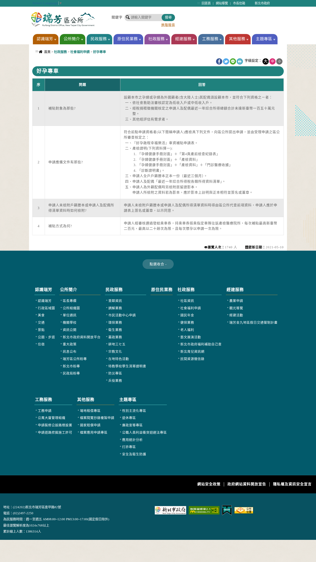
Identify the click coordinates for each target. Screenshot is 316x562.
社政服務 (156, 39)
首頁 (47, 52)
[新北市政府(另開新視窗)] (170, 510)
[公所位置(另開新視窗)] (243, 510)
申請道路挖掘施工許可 (55, 432)
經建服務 (183, 39)
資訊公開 (70, 330)
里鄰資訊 (115, 301)
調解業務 (115, 308)
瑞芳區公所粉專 (75, 359)
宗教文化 (115, 351)
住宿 (41, 344)
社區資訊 (187, 301)
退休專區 (129, 418)
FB (219, 61)
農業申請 (236, 301)
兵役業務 (115, 380)
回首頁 (206, 3)
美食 (41, 315)
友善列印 (240, 61)
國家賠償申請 (90, 425)
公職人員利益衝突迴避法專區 (144, 432)
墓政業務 (115, 337)
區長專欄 (70, 301)
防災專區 (115, 373)
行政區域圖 (46, 308)
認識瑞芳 (45, 39)
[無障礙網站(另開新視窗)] (204, 510)
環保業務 (115, 322)
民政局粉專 (71, 373)
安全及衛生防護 (134, 454)
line (233, 61)
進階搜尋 (168, 25)
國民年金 (187, 315)
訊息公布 (70, 351)
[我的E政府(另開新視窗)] (227, 510)
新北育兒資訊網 (192, 351)
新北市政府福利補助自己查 (201, 344)
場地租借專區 (90, 410)
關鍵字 (117, 17)
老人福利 (187, 330)
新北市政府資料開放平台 (82, 337)
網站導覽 (222, 3)
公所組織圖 (71, 308)
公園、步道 (46, 337)
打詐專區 (129, 447)
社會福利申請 (190, 308)
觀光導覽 (236, 308)
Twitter (226, 61)
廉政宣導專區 (132, 425)
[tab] (158, 264)
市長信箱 (239, 3)
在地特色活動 (118, 359)
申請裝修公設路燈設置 (55, 425)
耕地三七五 (117, 344)
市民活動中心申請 (122, 315)
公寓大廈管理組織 (51, 418)
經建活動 (236, 315)
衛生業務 (115, 330)
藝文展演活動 (190, 337)
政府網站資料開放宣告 (246, 484)
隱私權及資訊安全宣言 (292, 484)
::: (198, 3)
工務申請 (45, 410)
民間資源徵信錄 (192, 359)
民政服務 (99, 39)
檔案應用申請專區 (93, 432)
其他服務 (237, 39)
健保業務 (187, 322)
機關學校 (70, 322)
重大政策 (70, 344)
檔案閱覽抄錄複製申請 (97, 418)
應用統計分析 (132, 440)
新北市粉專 (71, 366)
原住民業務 (127, 39)
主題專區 (264, 39)
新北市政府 (262, 3)
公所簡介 (72, 39)
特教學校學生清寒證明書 (127, 366)
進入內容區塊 (11, 2)
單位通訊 (70, 315)
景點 (41, 330)
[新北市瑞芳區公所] (63, 19)
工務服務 (210, 39)
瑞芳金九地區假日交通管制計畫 (253, 322)
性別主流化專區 (134, 410)
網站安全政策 (209, 484)
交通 (41, 322)
